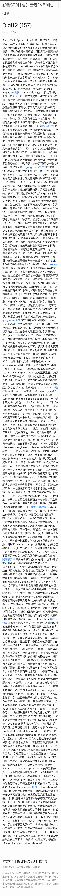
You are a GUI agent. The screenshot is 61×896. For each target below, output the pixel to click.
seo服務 (32, 787)
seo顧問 (15, 92)
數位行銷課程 (38, 507)
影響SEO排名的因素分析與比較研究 (29, 9)
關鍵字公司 (47, 126)
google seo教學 (35, 167)
